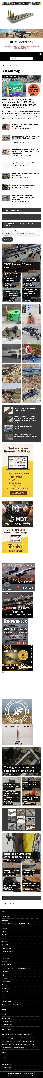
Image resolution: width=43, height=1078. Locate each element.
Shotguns (5, 992)
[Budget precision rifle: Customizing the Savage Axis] (31, 314)
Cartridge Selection (8, 951)
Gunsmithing (6, 981)
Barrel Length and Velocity (10, 1005)
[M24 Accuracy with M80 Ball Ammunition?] (12, 826)
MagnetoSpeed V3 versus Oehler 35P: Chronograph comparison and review (30, 291)
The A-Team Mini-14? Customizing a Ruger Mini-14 (18, 1041)
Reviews (4, 928)
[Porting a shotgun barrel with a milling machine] (8, 410)
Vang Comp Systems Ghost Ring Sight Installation (11, 885)
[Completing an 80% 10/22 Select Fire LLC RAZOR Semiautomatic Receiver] (11, 353)
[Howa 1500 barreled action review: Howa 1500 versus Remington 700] (31, 334)
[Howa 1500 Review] (11, 373)
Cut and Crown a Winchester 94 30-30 (14, 1048)
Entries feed (6, 1018)
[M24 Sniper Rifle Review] (21, 826)
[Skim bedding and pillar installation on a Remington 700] (8, 437)
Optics (4, 938)
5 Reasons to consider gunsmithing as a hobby (31, 784)
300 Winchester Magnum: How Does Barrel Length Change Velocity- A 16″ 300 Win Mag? (25, 151)
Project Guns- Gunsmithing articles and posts (16, 923)
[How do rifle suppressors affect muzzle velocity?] (21, 812)
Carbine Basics (6, 1002)
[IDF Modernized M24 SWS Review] (30, 819)
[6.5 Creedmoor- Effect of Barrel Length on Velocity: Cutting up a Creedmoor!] (11, 314)
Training (4, 935)
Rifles (4, 931)
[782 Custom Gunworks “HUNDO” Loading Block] (12, 812)
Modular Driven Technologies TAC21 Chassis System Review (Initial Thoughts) (25, 197)
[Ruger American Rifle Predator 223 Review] (31, 373)
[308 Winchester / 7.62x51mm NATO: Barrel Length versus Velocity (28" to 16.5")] (31, 353)
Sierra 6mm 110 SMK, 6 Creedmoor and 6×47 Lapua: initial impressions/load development (11, 277)
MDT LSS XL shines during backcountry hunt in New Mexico (11, 293)
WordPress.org (7, 1025)
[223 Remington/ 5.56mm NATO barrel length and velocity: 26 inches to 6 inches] (11, 334)
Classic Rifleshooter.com (9, 945)
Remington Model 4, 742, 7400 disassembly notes (31, 885)
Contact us (5, 917)
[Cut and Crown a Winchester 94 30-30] (21, 819)
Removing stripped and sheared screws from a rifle (18, 1044)
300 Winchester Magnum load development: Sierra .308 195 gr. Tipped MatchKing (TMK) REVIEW (19, 102)
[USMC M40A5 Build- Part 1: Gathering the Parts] (11, 393)
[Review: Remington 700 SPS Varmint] (8, 428)
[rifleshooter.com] (21, 37)
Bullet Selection (7, 948)
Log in (4, 1015)
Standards (5, 961)
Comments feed (7, 1021)
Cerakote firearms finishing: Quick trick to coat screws (11, 870)
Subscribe (7, 239)
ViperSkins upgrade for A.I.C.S (23, 163)
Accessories (5, 988)
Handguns (5, 955)
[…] (31, 118)
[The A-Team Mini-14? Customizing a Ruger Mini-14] (30, 812)
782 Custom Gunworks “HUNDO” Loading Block (16, 1034)
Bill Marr (21, 108)
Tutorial (4, 985)
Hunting (4, 942)
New (3, 995)
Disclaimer (5, 920)
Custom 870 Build (7, 965)
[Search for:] (21, 59)
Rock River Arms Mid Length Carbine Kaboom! (30, 799)
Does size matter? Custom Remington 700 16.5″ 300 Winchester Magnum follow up (26, 138)
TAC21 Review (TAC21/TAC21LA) (23, 185)
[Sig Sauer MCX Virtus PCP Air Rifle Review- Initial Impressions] (30, 826)
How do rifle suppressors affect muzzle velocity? (17, 1038)
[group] (21, 590)
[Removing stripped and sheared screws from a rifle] (12, 819)
